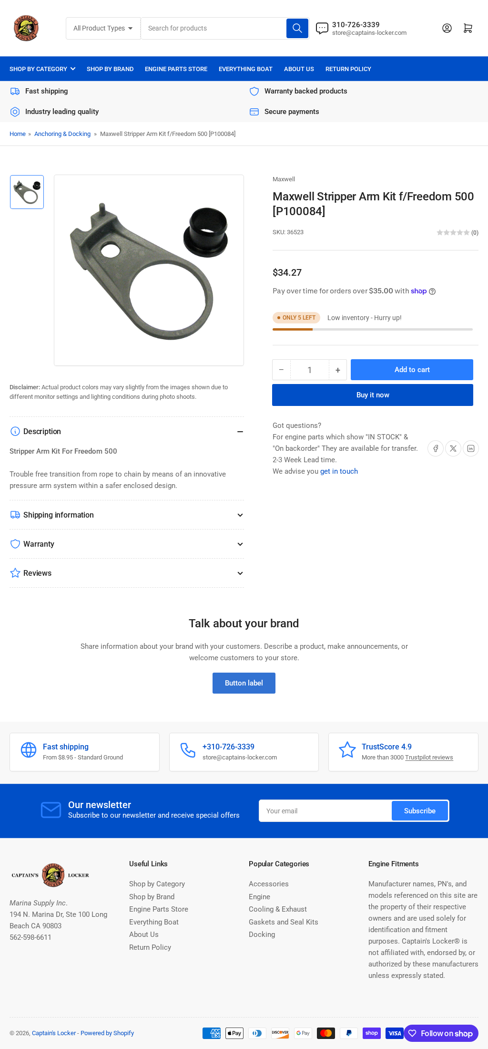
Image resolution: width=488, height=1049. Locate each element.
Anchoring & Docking (62, 133)
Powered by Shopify (107, 1033)
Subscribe (420, 811)
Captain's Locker (54, 1033)
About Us (299, 69)
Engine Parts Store (176, 69)
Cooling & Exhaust (278, 909)
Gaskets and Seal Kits (283, 922)
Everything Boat (246, 69)
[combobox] (225, 28)
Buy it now (372, 395)
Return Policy (348, 69)
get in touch (339, 471)
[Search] (297, 28)
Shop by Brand (110, 69)
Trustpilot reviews (429, 757)
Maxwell (284, 179)
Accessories (269, 884)
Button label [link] (244, 683)
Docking (262, 934)
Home (18, 133)
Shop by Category (38, 69)
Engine (259, 897)
